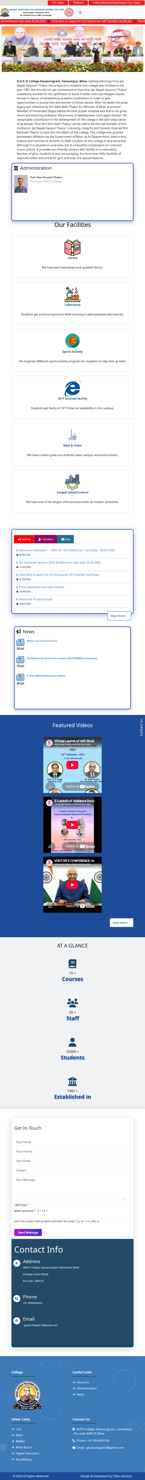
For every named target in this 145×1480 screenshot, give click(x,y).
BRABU (20, 1441)
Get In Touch (27, 1128)
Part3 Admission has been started (41, 587)
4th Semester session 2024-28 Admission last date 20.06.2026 (59, 562)
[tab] (24, 539)
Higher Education (27, 1453)
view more (117, 616)
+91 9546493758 (99, 1441)
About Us (83, 1382)
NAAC (19, 1435)
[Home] (37, 12)
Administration (87, 1388)
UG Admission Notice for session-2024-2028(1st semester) (62, 658)
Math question (24, 1211)
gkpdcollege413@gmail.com (40, 1325)
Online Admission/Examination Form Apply (116, 3)
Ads (67, 539)
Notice (26, 539)
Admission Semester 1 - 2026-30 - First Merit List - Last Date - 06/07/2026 (67, 550)
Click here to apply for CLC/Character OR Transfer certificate (74, 21)
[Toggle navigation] (80, 12)
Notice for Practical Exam (36, 599)
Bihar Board (24, 1447)
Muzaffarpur (24, 1459)
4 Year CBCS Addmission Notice (46, 675)
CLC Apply (58, 3)
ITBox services (122, 1476)
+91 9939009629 (33, 1303)
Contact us (141, 727)
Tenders (48, 539)
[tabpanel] (72, 585)
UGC (19, 1429)
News (80, 1394)
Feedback (78, 3)
